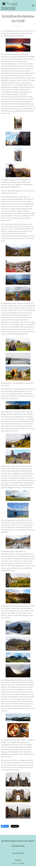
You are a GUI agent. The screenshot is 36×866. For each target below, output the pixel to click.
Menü (33, 5)
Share (6, 826)
